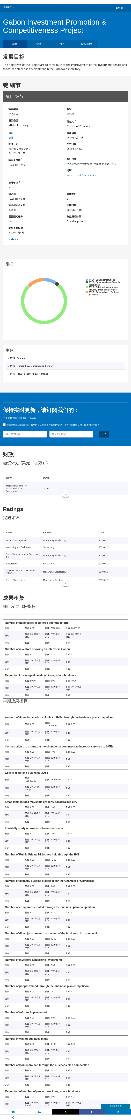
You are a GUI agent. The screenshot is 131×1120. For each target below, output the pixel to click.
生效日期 (71, 144)
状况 (69, 109)
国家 (11, 132)
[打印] (39, 1112)
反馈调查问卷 (115, 1106)
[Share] (92, 1111)
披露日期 (71, 132)
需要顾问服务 (16, 216)
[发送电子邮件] (13, 1112)
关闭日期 (71, 205)
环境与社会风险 (17, 205)
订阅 (104, 434)
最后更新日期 (16, 227)
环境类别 (71, 193)
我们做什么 (9, 7)
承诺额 (12, 193)
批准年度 (14, 182)
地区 (69, 170)
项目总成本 (16, 159)
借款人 (71, 121)
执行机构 (71, 159)
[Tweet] (65, 1111)
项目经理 (13, 120)
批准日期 (13, 144)
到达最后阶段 (74, 216)
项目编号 (13, 109)
